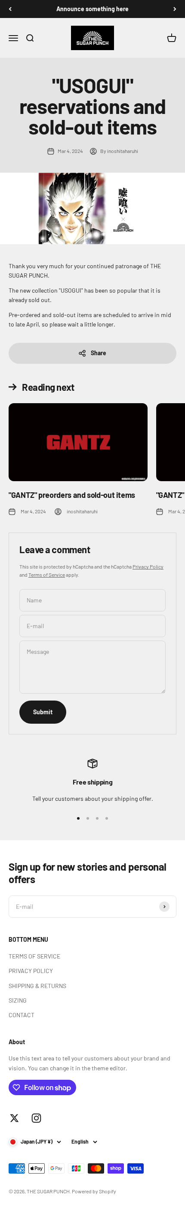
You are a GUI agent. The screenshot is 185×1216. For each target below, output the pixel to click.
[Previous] (10, 9)
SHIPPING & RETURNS (37, 985)
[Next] (174, 9)
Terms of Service (46, 575)
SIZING (18, 1000)
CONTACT (21, 1014)
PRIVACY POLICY (31, 970)
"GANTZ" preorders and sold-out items (72, 495)
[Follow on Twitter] (14, 1118)
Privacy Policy (148, 566)
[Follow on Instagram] (36, 1118)
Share (98, 352)
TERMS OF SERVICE (34, 956)
